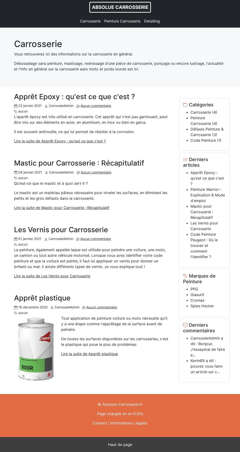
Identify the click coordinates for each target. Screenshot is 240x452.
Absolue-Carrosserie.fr (122, 404)
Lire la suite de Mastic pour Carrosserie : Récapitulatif (61, 207)
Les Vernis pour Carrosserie (61, 229)
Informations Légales (128, 423)
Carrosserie (90, 21)
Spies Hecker (202, 306)
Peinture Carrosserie (122, 21)
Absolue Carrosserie (120, 7)
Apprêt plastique (42, 298)
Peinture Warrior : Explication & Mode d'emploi (208, 195)
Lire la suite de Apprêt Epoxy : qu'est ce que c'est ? (60, 141)
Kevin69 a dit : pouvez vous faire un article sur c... (206, 366)
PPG (194, 289)
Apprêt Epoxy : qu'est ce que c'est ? (74, 96)
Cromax (198, 300)
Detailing (152, 21)
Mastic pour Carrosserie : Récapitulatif (79, 163)
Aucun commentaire (96, 106)
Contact (100, 423)
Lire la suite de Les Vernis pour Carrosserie (52, 276)
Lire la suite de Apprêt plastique (89, 353)
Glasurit (197, 294)
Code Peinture (203, 140)
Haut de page (120, 444)
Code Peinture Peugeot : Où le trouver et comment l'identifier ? (204, 245)
